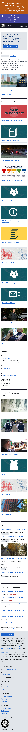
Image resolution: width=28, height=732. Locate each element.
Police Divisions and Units (10, 414)
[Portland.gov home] (6, 25)
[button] (21, 25)
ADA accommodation (6, 696)
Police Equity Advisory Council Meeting (12, 591)
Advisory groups (6, 94)
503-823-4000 (18, 648)
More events (4, 580)
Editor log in (4, 713)
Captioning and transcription (8, 699)
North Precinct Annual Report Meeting (12, 610)
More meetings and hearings (8, 623)
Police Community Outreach (10, 454)
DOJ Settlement (7, 514)
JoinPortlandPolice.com (9, 46)
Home (2, 30)
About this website (6, 708)
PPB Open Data (6, 494)
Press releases (11, 91)
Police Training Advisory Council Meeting (13, 604)
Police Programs (7, 434)
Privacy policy (4, 701)
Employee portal (5, 711)
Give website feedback (10, 629)
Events (19, 91)
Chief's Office (6, 474)
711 (6, 650)
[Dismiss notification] (25, 35)
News (2, 91)
